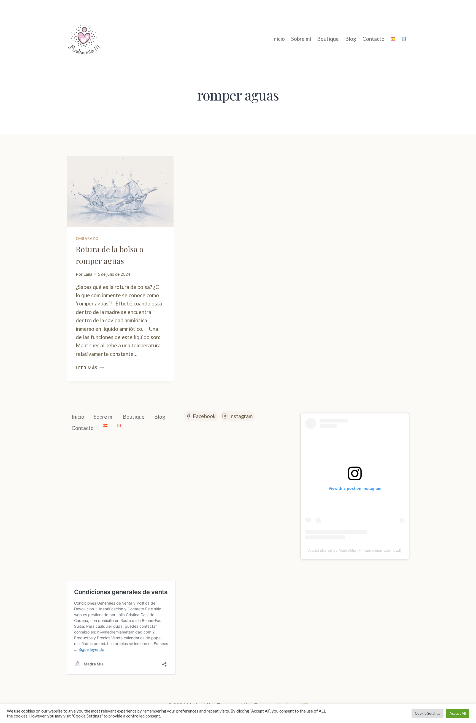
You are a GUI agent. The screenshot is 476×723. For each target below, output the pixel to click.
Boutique (328, 39)
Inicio (278, 39)
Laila (87, 274)
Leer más (90, 367)
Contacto (374, 39)
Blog (350, 39)
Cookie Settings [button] (427, 713)
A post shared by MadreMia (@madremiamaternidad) (354, 550)
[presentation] (120, 191)
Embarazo (87, 238)
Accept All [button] (458, 713)
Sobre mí (301, 39)
